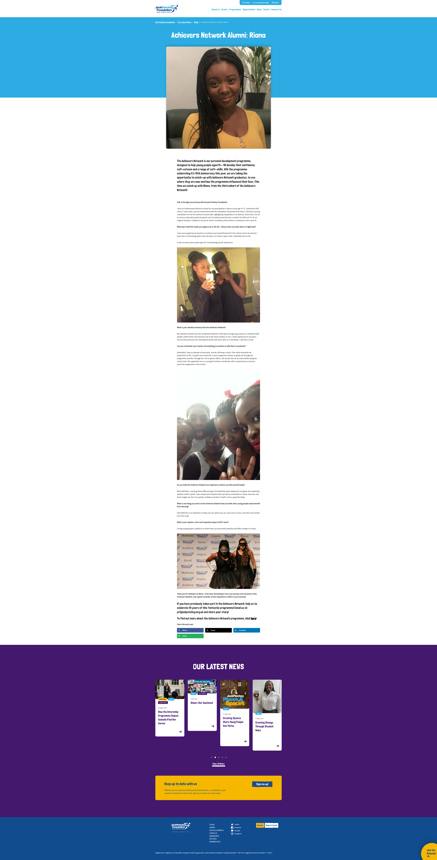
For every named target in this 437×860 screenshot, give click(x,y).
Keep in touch (271, 825)
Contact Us (276, 9)
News (259, 9)
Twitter (236, 824)
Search (276, 3)
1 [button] (211, 757)
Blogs (196, 22)
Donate (260, 825)
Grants (224, 9)
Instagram (238, 834)
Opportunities (249, 9)
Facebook (237, 827)
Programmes (235, 9)
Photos (247, 3)
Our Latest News (184, 22)
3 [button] (218, 757)
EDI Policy (213, 838)
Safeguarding (214, 836)
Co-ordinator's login (262, 3)
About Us (216, 9)
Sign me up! (262, 784)
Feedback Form (214, 841)
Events (266, 9)
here (253, 618)
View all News (219, 763)
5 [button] (225, 757)
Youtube (237, 830)
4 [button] (222, 757)
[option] (170, 705)
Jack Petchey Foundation (165, 22)
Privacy (212, 824)
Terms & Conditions (216, 830)
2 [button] (215, 757)
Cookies (212, 827)
